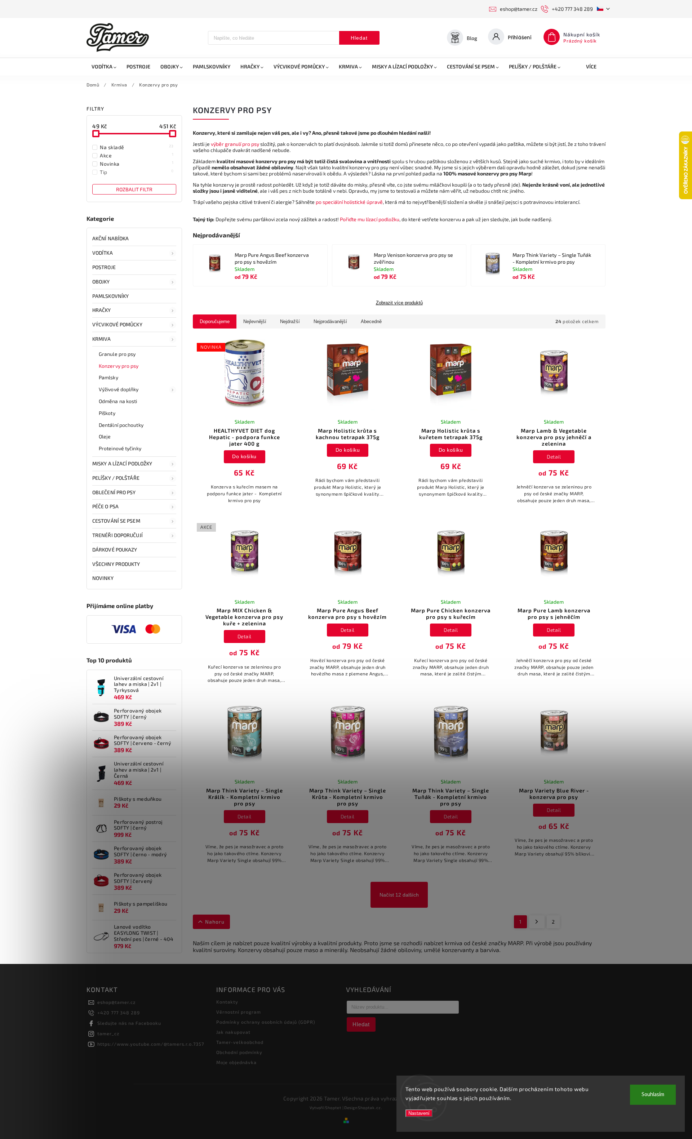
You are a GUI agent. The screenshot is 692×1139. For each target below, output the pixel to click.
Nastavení (419, 1113)
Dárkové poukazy (114, 549)
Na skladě (137, 147)
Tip (137, 172)
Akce (137, 155)
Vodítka (102, 253)
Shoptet (333, 1107)
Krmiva (101, 339)
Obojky (101, 281)
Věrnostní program (238, 1012)
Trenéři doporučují (117, 535)
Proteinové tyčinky (120, 448)
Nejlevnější (254, 321)
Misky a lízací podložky (122, 463)
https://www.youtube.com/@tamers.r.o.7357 (150, 1044)
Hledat (359, 38)
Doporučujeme (215, 321)
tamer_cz (108, 1033)
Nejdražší (290, 321)
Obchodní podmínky (239, 1052)
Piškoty (107, 413)
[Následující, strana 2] (537, 921)
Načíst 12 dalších (399, 895)
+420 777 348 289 (118, 1012)
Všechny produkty (116, 564)
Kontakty (227, 1002)
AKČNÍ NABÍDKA (110, 238)
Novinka (137, 163)
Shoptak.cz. (370, 1107)
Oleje (105, 436)
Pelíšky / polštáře (115, 478)
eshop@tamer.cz (116, 1002)
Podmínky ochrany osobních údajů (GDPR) (265, 1022)
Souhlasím (653, 1094)
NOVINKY (103, 578)
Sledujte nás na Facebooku (129, 1023)
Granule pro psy (117, 354)
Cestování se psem (116, 521)
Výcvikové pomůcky (117, 324)
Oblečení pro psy (114, 492)
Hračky (101, 310)
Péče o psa (105, 506)
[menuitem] (103, 67)
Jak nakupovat (233, 1032)
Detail (554, 457)
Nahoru (215, 922)
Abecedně (371, 321)
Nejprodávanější (330, 321)
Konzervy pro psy (119, 366)
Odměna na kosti (118, 401)
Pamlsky (108, 377)
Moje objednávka (236, 1062)
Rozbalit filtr (134, 189)
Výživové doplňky (119, 389)
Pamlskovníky (110, 296)
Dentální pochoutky (121, 425)
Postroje (104, 267)
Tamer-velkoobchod (239, 1042)
